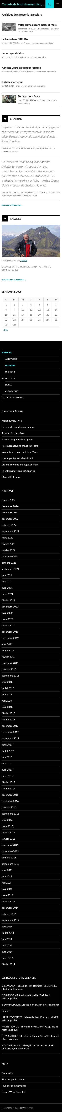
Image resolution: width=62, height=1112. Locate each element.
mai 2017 (7, 763)
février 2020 (8, 625)
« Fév (5, 329)
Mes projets (8, 378)
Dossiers (10, 365)
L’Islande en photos (12, 266)
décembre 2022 (10, 518)
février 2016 (8, 832)
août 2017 (7, 744)
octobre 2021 (9, 562)
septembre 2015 (10, 863)
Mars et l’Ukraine (11, 477)
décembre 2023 (10, 512)
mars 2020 (7, 619)
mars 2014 (7, 957)
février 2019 (8, 656)
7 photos (23, 260)
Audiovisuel (12, 391)
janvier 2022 (8, 550)
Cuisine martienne (12, 81)
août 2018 (7, 681)
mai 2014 (7, 945)
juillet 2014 (8, 932)
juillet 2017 (8, 750)
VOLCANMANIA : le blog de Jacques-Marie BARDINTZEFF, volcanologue (28, 1047)
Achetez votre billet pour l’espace (21, 67)
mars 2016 (7, 826)
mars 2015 (7, 895)
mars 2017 (7, 775)
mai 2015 (7, 882)
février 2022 (8, 543)
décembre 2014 (10, 907)
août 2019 (7, 644)
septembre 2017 (10, 738)
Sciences (7, 352)
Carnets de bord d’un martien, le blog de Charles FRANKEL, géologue (23, 4)
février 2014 (8, 964)
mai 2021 (7, 581)
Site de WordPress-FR (13, 1091)
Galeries (15, 218)
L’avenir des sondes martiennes (18, 426)
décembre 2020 (10, 606)
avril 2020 (7, 612)
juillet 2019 (8, 650)
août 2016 (7, 819)
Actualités (11, 359)
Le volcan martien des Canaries (18, 470)
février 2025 (8, 499)
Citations (16, 118)
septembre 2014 (10, 920)
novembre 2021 (10, 556)
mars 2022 (7, 537)
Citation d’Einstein (12, 148)
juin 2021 (7, 575)
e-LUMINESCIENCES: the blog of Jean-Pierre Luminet (30, 1004)
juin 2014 (7, 939)
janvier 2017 (8, 788)
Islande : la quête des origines (17, 439)
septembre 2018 (10, 675)
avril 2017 (7, 769)
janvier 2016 (8, 838)
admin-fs (47, 148)
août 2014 (7, 926)
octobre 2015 (9, 857)
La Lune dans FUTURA (15, 39)
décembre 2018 (10, 663)
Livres (8, 384)
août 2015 (7, 870)
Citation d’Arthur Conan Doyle (19, 192)
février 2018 (8, 713)
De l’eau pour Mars (29, 96)
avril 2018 (7, 706)
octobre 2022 (9, 524)
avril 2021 (7, 587)
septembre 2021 (10, 568)
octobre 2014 (9, 913)
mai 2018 (7, 700)
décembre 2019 (10, 631)
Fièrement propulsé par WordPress (17, 1107)
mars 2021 (7, 594)
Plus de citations (13, 205)
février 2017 (8, 782)
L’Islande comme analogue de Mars (20, 464)
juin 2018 (7, 694)
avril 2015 (7, 888)
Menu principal (58, 4)
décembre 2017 (10, 725)
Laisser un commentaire (42, 43)
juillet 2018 (8, 688)
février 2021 (8, 600)
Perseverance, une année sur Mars (20, 445)
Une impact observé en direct (17, 458)
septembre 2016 (10, 813)
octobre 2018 (9, 669)
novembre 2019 (10, 637)
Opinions (10, 371)
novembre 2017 (10, 732)
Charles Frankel (44, 28)
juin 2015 (7, 876)
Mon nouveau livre (12, 420)
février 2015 (8, 901)
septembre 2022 (10, 531)
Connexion (7, 1073)
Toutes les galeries (14, 279)
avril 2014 (7, 951)
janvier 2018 (8, 719)
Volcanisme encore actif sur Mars (37, 24)
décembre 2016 (10, 794)
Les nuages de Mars (13, 53)
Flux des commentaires (14, 1085)
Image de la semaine (13, 397)
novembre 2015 (10, 851)
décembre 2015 (10, 844)
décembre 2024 (10, 506)
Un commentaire (38, 57)
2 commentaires (38, 86)
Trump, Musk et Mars (13, 433)
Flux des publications (13, 1079)
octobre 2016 (9, 807)
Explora (6, 1010)
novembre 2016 (10, 801)
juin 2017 (7, 757)
